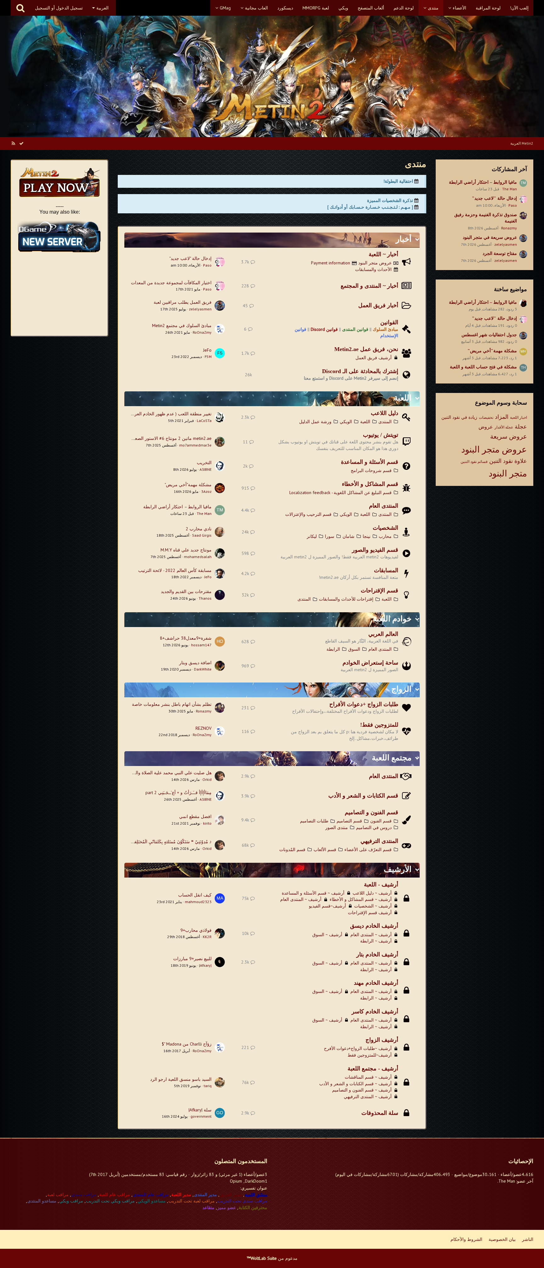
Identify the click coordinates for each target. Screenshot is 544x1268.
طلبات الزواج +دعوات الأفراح (363, 704)
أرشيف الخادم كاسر (375, 1011)
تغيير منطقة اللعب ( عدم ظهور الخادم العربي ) (169, 414)
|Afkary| (205, 965)
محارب (385, 536)
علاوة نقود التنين (508, 460)
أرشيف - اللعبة (381, 884)
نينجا (367, 536)
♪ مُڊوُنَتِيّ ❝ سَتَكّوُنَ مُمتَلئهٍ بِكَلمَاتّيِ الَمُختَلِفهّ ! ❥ (168, 841)
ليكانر (312, 536)
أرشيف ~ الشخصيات (373, 906)
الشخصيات (385, 528)
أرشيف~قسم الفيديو (327, 906)
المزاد (501, 416)
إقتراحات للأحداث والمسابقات (346, 599)
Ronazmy (509, 228)
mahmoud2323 (198, 901)
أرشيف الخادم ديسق (374, 926)
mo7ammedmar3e (195, 445)
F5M (208, 356)
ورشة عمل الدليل (315, 421)
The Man (509, 189)
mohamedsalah (198, 556)
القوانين (389, 322)
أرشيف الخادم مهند (376, 983)
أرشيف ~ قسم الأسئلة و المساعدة (313, 893)
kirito (207, 823)
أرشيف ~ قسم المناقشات (368, 1077)
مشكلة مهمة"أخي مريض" (492, 351)
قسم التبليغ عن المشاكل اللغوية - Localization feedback (340, 492)
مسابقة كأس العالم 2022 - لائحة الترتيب (175, 570)
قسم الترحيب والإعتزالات (308, 514)
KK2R (207, 936)
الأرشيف (397, 869)
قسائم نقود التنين (474, 461)
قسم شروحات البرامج (371, 470)
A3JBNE (206, 469)
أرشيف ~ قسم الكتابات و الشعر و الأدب (355, 1083)
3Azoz (206, 491)
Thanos (205, 598)
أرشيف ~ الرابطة (376, 941)
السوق (354, 649)
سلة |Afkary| (200, 1110)
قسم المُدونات (292, 849)
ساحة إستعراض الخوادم (370, 663)
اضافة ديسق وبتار (195, 663)
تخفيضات (486, 417)
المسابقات (386, 570)
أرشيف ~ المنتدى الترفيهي (368, 1096)
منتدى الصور (336, 827)
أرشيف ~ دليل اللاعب (372, 893)
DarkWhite (203, 669)
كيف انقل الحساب (195, 895)
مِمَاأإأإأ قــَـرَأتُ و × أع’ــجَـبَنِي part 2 (178, 792)
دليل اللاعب (384, 413)
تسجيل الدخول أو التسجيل (59, 8)
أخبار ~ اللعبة (383, 254)
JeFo (207, 350)
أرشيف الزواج (382, 1040)
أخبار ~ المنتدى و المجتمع (369, 286)
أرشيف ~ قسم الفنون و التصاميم (362, 1090)
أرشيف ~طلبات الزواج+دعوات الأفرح (358, 1048)
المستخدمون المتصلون (240, 1161)
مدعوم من (272, 1258)
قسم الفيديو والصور (375, 550)
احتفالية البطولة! (398, 181)
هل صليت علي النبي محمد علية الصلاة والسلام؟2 (167, 772)
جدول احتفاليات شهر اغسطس (489, 334)
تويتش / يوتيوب (380, 435)
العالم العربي (383, 634)
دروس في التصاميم (374, 827)
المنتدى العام (383, 506)
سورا (329, 536)
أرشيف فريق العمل (373, 357)
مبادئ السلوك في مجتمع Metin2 (182, 325)
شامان (348, 536)
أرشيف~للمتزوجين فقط (370, 1055)
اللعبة (402, 398)
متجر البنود (508, 473)
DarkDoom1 (256, 1181)
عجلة (521, 426)
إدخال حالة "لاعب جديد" (494, 198)
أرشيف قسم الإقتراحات (370, 912)
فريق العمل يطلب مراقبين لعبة (183, 302)
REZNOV (204, 728)
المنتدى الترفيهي (379, 841)
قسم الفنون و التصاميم (371, 812)
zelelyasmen (505, 244)
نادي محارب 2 (199, 529)
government (201, 1116)
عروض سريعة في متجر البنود (490, 237)
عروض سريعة (508, 436)
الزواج (401, 689)
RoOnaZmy (202, 332)
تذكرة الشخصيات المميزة (390, 200)
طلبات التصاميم (314, 821)
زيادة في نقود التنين (459, 417)
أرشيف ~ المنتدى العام (300, 899)
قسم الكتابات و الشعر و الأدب (363, 796)
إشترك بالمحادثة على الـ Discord (360, 371)
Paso (512, 205)
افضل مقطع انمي (195, 816)
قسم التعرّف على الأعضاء (368, 849)
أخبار (403, 239)
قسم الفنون (381, 821)
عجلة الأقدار (504, 427)
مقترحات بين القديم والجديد (186, 591)
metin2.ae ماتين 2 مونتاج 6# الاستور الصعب (171, 438)
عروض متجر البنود (494, 449)
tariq (208, 1085)
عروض (486, 427)
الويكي (346, 421)
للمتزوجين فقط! (379, 725)
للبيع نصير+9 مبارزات (192, 958)
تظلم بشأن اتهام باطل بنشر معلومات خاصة (172, 704)
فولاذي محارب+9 (196, 930)
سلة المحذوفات (379, 1113)
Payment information (330, 263)
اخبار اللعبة (518, 417)
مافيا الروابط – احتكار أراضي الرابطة (483, 182)
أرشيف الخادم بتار (377, 954)
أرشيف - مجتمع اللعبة (373, 1068)
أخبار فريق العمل (378, 305)
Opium (236, 1181)
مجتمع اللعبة (391, 757)
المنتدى (385, 421)
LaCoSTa (204, 420)
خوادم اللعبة (392, 618)
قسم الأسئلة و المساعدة (369, 462)
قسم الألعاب (325, 849)
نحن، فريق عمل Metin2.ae (366, 349)
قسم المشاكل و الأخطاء (370, 484)
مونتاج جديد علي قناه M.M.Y (186, 550)
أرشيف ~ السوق (327, 934)
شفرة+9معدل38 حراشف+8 (186, 638)
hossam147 (201, 645)
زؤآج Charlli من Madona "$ (187, 1044)
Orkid (207, 779)
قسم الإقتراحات (379, 590)
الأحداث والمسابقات (373, 269)
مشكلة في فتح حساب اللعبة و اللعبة (483, 367)
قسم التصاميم (349, 821)
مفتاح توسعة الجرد (500, 253)
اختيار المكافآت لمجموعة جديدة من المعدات (171, 282)
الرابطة (333, 649)
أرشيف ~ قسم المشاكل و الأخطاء (361, 899)
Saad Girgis (202, 535)
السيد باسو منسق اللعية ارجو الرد (181, 1079)
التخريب (204, 462)
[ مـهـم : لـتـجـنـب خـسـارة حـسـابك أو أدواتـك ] (370, 207)
